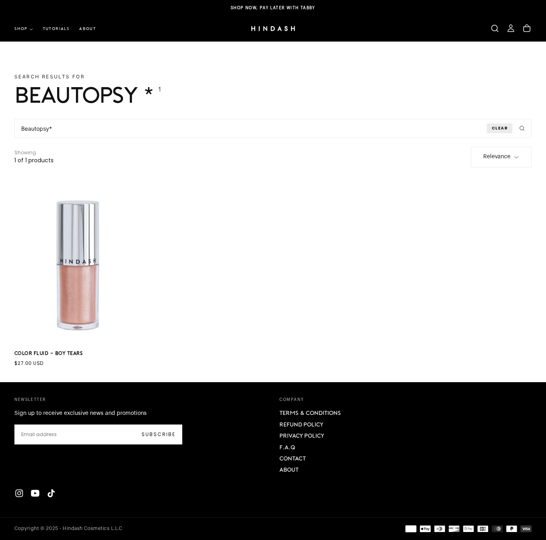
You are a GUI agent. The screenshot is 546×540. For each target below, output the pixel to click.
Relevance (496, 156)
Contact (292, 459)
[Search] (522, 128)
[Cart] (527, 28)
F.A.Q (287, 448)
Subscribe (158, 434)
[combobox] (273, 128)
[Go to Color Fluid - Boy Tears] (77, 261)
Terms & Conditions (310, 413)
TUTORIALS (56, 29)
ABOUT (87, 29)
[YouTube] (35, 493)
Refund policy (301, 425)
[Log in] (511, 28)
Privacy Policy (301, 436)
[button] (495, 28)
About (289, 470)
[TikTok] (51, 493)
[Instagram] (19, 493)
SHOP (21, 29)
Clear (500, 128)
